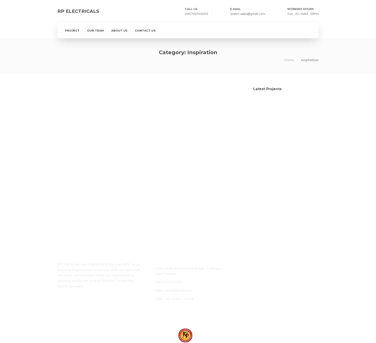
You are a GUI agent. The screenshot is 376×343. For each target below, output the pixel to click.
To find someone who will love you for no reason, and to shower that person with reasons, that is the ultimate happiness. (198, 113)
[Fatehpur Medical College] (262, 105)
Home (289, 60)
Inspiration (78, 206)
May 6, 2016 (128, 153)
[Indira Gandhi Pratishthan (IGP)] (306, 105)
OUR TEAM (95, 30)
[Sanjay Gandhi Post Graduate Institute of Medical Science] (262, 127)
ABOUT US (119, 30)
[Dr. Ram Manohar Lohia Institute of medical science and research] (284, 105)
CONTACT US (145, 30)
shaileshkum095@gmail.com (93, 153)
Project (72, 30)
